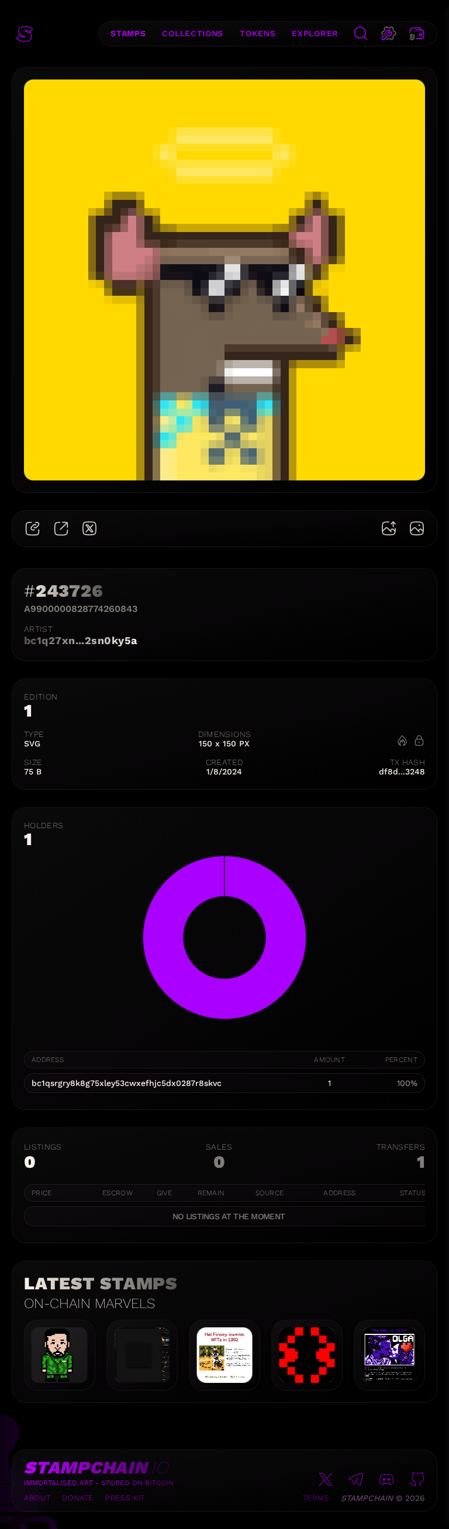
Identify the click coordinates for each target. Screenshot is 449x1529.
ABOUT (37, 1497)
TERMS (316, 1497)
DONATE (78, 1497)
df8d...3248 (402, 771)
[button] (24, 34)
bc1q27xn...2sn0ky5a (80, 640)
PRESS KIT (125, 1497)
